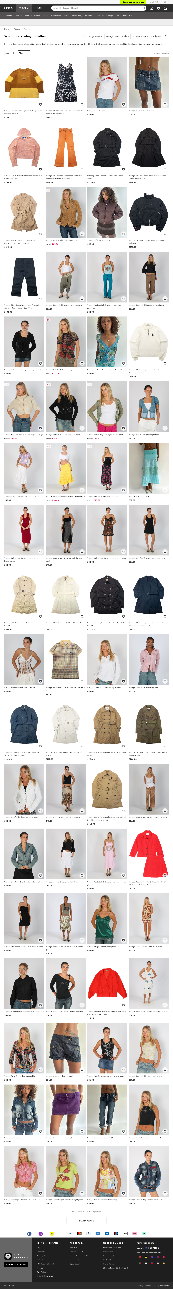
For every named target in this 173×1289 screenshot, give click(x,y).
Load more (86, 1220)
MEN (39, 8)
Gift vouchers (108, 1251)
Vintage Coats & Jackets (117, 36)
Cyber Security (75, 1264)
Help (38, 1247)
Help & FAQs (154, 2)
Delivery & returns (44, 1255)
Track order (41, 1251)
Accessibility (164, 1286)
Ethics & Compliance (45, 1276)
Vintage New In (94, 36)
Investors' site (75, 1260)
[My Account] (151, 8)
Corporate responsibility (79, 1255)
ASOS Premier (42, 1260)
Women (17, 29)
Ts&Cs (155, 1286)
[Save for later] (40, 104)
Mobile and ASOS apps (112, 1247)
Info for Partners (109, 1264)
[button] (140, 1257)
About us (73, 1247)
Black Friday (108, 1260)
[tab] (8, 15)
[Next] (166, 36)
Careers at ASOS (76, 1251)
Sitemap (40, 1268)
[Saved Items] (158, 8)
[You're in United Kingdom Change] (165, 2)
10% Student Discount (45, 1264)
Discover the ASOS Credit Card (115, 1268)
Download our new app (133, 2)
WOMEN (23, 8)
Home (6, 29)
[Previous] (84, 36)
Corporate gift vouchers (112, 1255)
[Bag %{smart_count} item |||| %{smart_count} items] (165, 8)
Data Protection (43, 1272)
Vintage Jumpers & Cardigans (147, 36)
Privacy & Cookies (144, 1286)
